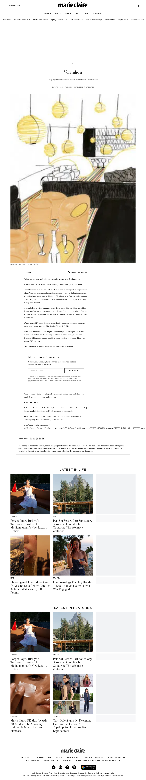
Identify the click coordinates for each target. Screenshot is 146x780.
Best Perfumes (110, 20)
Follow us (73, 272)
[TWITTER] (34, 438)
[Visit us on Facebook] (67, 767)
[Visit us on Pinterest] (74, 767)
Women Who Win (137, 20)
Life (76, 14)
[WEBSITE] (40, 438)
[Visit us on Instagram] (60, 767)
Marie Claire (58, 87)
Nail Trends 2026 (76, 20)
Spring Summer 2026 (59, 20)
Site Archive (27, 757)
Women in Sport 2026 (22, 20)
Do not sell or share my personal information (98, 761)
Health (68, 14)
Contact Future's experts (49, 757)
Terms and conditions (93, 757)
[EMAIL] (43, 438)
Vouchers (97, 14)
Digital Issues (123, 20)
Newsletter (84, 272)
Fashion (47, 14)
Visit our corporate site (105, 773)
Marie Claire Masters (40, 20)
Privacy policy (32, 761)
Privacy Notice (32, 378)
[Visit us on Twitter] (53, 767)
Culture (86, 14)
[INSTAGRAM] (37, 438)
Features (90, 87)
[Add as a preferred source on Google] (102, 767)
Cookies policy (51, 761)
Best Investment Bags (94, 20)
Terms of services (52, 376)
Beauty (58, 14)
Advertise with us (116, 757)
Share (29, 272)
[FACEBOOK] (31, 438)
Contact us (72, 757)
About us (67, 761)
